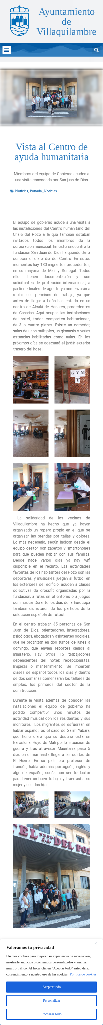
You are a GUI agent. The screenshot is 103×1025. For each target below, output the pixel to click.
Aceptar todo (51, 987)
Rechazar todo (52, 1014)
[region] (51, 982)
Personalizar (51, 1000)
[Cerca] (98, 943)
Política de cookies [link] (83, 974)
